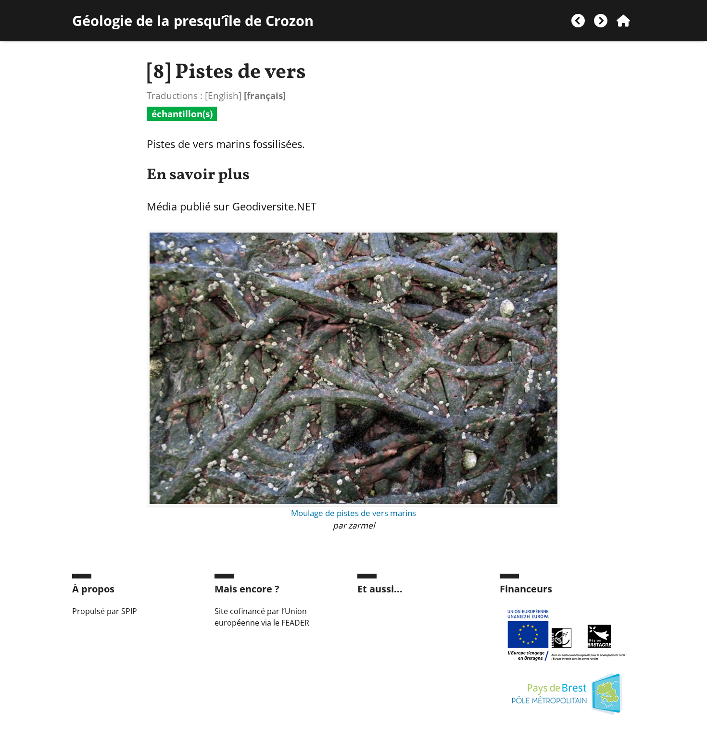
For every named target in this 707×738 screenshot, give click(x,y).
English (223, 95)
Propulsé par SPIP (104, 611)
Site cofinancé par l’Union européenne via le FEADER (262, 617)
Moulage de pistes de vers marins (353, 512)
